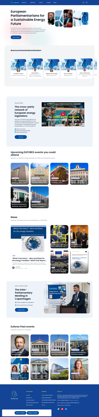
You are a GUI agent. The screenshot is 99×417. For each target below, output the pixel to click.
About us (24, 2)
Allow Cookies (20, 413)
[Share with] (13, 271)
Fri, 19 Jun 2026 (35, 349)
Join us (20, 137)
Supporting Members (21, 132)
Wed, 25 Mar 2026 (55, 373)
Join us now (16, 37)
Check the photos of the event (24, 305)
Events (41, 2)
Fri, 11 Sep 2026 (15, 178)
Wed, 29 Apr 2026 (16, 373)
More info (21, 310)
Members (32, 2)
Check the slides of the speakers (25, 302)
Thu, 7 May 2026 (75, 349)
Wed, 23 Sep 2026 (75, 178)
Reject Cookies (32, 413)
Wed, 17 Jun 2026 (55, 349)
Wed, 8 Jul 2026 (15, 349)
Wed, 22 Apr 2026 (35, 373)
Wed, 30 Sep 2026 (16, 201)
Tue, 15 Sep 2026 (35, 178)
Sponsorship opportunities (23, 130)
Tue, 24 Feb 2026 (75, 373)
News (55, 2)
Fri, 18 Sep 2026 (55, 178)
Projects (48, 2)
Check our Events (20, 129)
